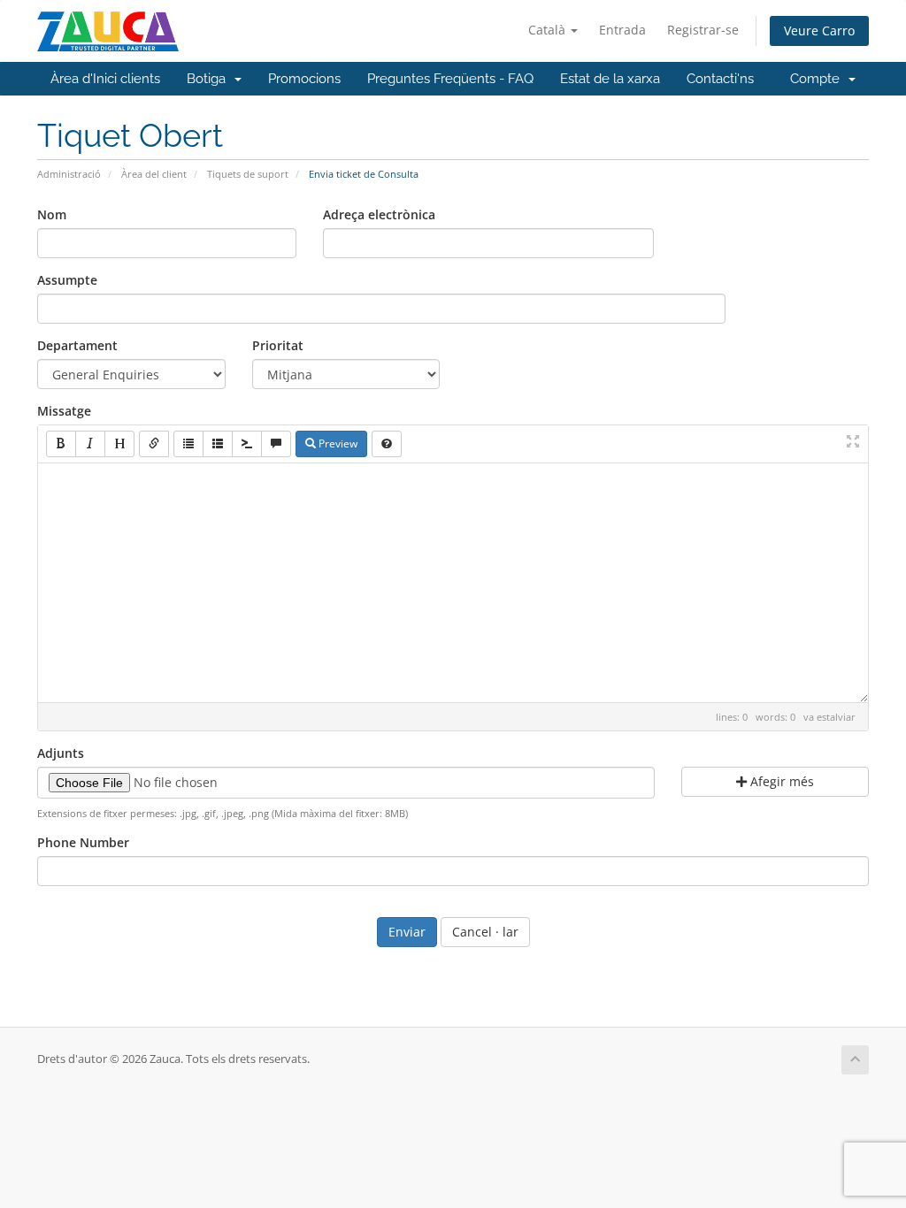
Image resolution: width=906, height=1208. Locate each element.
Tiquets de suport (247, 173)
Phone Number (83, 842)
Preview (336, 443)
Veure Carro (819, 30)
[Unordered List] (188, 444)
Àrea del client (154, 173)
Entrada (622, 29)
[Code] (247, 444)
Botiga (210, 79)
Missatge (64, 410)
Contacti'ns (720, 79)
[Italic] (90, 444)
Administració (69, 173)
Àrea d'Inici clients (105, 79)
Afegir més (780, 781)
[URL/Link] (154, 444)
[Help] (387, 444)
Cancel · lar (485, 931)
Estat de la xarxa (610, 79)
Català (548, 29)
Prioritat (277, 345)
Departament (77, 345)
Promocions (304, 79)
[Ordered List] (218, 444)
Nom (51, 214)
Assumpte (67, 279)
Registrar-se (703, 29)
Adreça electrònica (379, 214)
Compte (818, 79)
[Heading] (119, 444)
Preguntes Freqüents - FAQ (450, 79)
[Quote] (276, 444)
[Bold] (61, 444)
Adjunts (60, 753)
